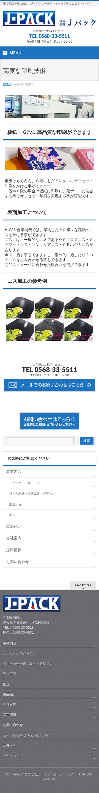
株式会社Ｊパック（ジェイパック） (51, 774)
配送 (12, 515)
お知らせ (9, 745)
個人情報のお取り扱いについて (26, 735)
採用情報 (13, 550)
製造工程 (15, 504)
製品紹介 (13, 526)
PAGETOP (83, 585)
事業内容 (13, 471)
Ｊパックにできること (24, 482)
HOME (7, 84)
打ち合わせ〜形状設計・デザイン (32, 493)
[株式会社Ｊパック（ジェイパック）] (49, 20)
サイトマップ (13, 756)
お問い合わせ (17, 561)
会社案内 (13, 538)
